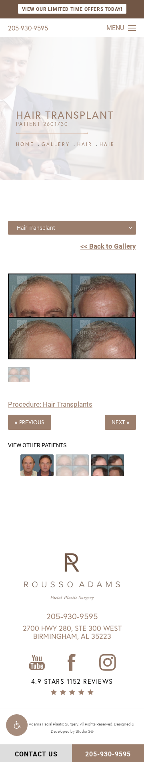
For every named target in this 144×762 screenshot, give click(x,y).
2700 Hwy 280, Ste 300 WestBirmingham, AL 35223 (72, 632)
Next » (120, 422)
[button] (17, 725)
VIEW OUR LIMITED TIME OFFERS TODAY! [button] (72, 9)
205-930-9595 (28, 28)
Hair (84, 144)
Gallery (56, 144)
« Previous (29, 422)
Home (25, 144)
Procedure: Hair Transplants (50, 404)
